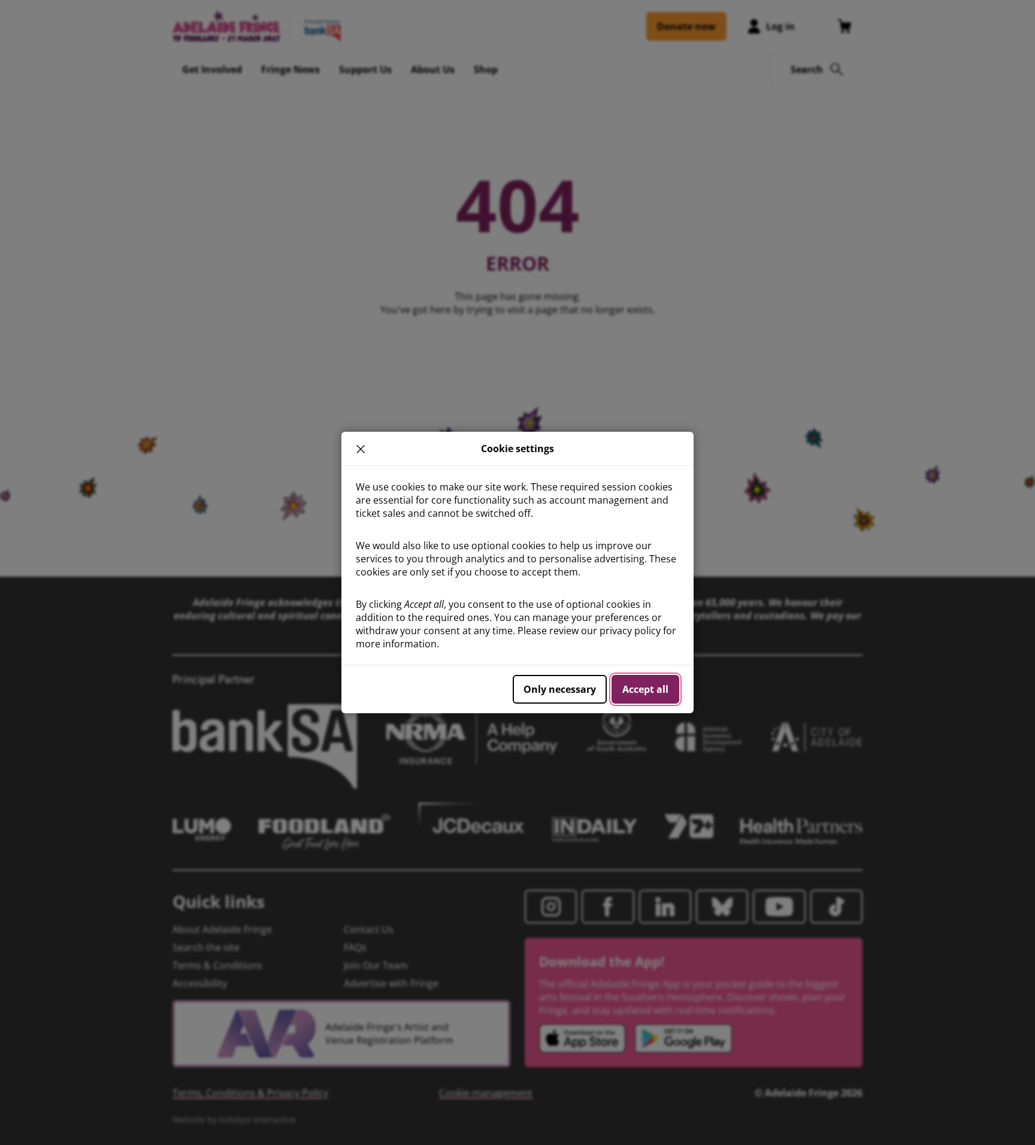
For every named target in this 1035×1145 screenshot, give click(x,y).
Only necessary (559, 689)
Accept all (645, 689)
